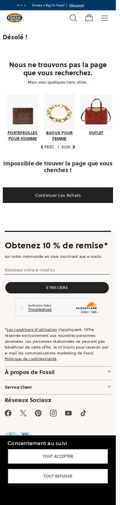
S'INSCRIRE (57, 287)
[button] (48, 147)
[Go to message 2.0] (21, 5)
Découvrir (76, 5)
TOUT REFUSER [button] (58, 476)
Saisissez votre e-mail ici (30, 270)
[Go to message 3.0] (24, 5)
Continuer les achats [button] (58, 195)
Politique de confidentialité (30, 359)
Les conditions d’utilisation (32, 329)
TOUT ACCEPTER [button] (58, 456)
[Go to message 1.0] (18, 5)
